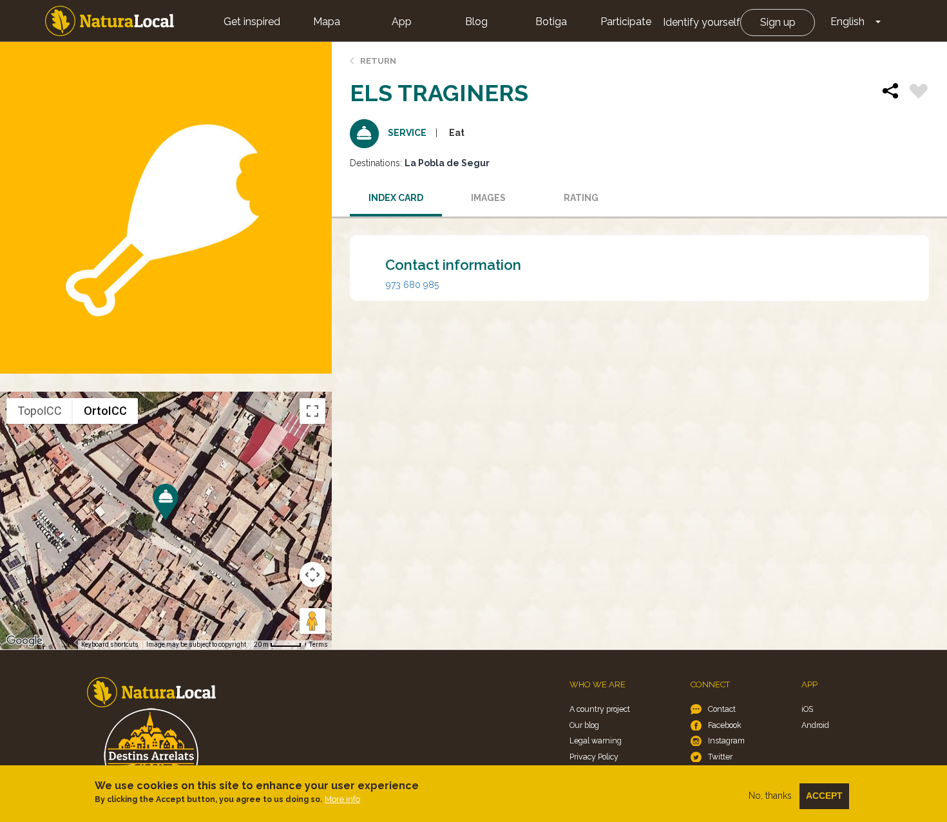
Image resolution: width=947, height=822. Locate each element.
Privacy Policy (593, 756)
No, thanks (770, 795)
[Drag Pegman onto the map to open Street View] (312, 621)
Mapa (326, 21)
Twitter (720, 756)
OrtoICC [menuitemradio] (105, 410)
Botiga (551, 21)
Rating (581, 198)
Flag (918, 92)
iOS (807, 709)
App (402, 21)
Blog (476, 21)
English (847, 21)
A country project (599, 709)
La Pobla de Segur (447, 163)
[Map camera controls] (312, 575)
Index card (395, 198)
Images (488, 198)
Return (378, 61)
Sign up (778, 22)
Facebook (724, 725)
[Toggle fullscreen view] (312, 411)
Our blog (584, 725)
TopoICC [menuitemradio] (39, 410)
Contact (722, 709)
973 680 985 (412, 285)
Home (109, 21)
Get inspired (252, 21)
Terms (318, 644)
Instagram (726, 740)
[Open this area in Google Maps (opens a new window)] (24, 641)
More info (342, 799)
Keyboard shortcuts (110, 644)
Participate (625, 21)
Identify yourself (701, 22)
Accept (824, 795)
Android (815, 725)
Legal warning (595, 740)
